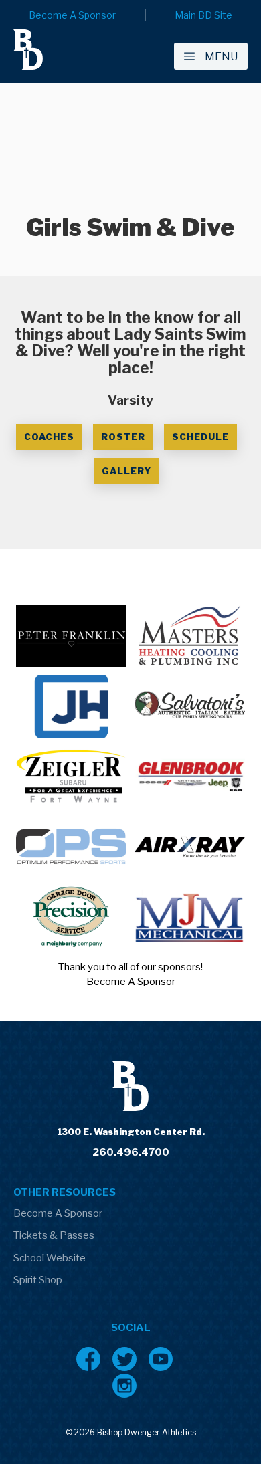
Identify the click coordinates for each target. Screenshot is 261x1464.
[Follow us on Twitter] (124, 1359)
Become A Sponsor (130, 982)
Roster (123, 436)
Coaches (49, 436)
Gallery (126, 470)
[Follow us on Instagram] (124, 1386)
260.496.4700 (130, 1152)
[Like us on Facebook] (88, 1359)
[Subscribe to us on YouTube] (161, 1359)
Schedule (200, 436)
